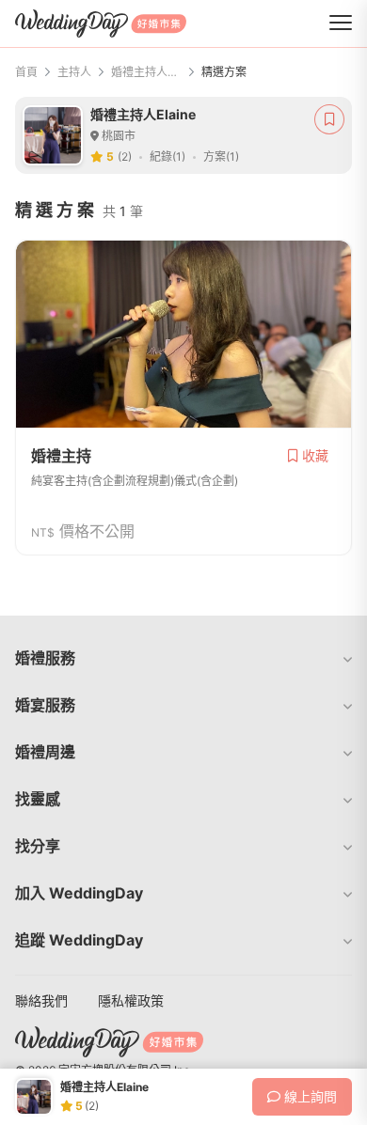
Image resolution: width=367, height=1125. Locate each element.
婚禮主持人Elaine (146, 72)
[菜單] (340, 23)
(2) (125, 156)
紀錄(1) (167, 156)
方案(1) (221, 156)
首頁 (26, 72)
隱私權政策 (131, 1000)
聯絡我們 (41, 1000)
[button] (183, 658)
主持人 (74, 72)
